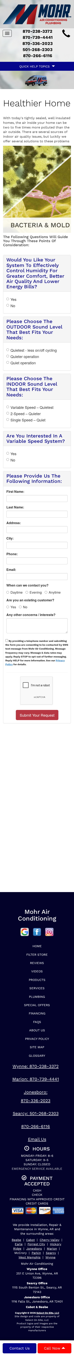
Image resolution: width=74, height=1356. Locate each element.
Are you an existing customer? (30, 600)
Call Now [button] (52, 1348)
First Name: (15, 491)
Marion (52, 1248)
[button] (37, 715)
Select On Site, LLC (47, 1312)
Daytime (16, 592)
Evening (36, 592)
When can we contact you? (27, 585)
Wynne (50, 1257)
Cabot (30, 1240)
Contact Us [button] (19, 1348)
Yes (13, 299)
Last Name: (15, 507)
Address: (13, 523)
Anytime (55, 592)
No (12, 305)
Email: (11, 569)
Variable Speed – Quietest (31, 407)
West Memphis (29, 1257)
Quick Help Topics (35, 66)
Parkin (36, 1253)
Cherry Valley (49, 1240)
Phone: (12, 554)
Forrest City (36, 1244)
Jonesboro (34, 1248)
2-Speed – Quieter (25, 413)
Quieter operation (24, 356)
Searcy (51, 1253)
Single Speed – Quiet (27, 419)
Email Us (37, 1139)
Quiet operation (23, 362)
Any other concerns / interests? (31, 615)
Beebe (16, 1240)
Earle (19, 1244)
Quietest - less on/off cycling (33, 350)
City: (10, 538)
